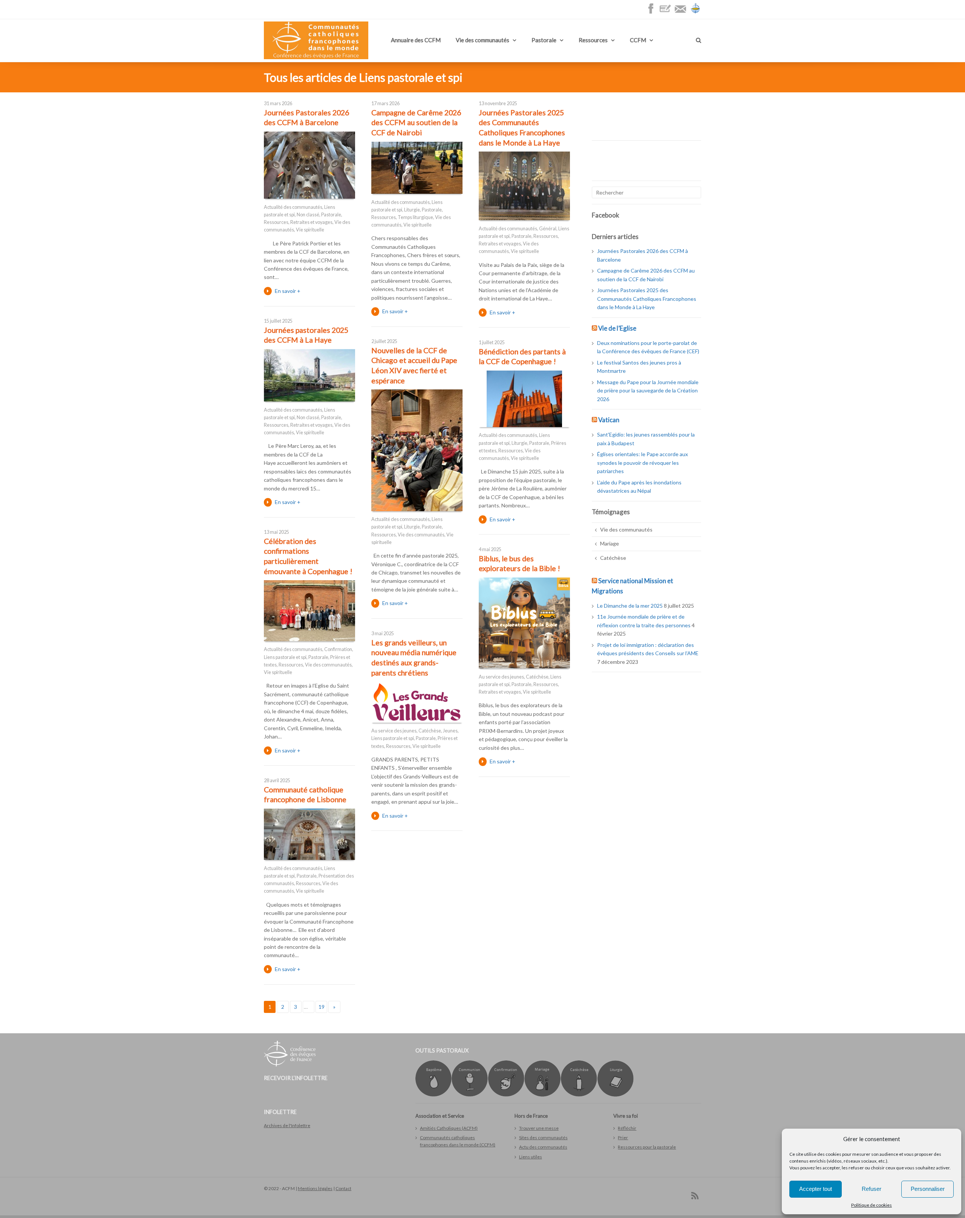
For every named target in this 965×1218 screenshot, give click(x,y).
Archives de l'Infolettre (287, 1125)
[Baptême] (433, 1095)
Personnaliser (928, 1189)
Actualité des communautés (293, 207)
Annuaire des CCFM (416, 40)
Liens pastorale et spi (285, 657)
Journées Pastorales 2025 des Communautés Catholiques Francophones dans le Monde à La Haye (646, 298)
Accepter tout (815, 1189)
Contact (343, 1188)
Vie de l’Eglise (617, 328)
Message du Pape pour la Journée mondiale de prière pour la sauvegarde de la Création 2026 (647, 390)
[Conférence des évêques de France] (695, 12)
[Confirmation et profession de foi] (506, 1095)
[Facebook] (652, 12)
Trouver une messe (539, 1128)
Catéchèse (537, 677)
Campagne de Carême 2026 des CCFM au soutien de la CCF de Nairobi (416, 122)
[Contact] (682, 12)
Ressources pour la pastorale (647, 1147)
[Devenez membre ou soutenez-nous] (667, 12)
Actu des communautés (543, 1147)
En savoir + (287, 291)
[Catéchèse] (579, 1095)
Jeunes (450, 731)
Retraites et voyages (311, 222)
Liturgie (412, 210)
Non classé (308, 215)
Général (547, 228)
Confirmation (338, 649)
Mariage (609, 543)
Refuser (871, 1189)
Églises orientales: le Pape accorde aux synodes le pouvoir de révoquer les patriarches (642, 462)
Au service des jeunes (501, 677)
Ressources (593, 40)
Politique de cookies (871, 1205)
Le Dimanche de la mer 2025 (630, 605)
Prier (623, 1137)
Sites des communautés (543, 1137)
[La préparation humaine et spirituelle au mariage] (542, 1095)
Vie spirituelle (310, 230)
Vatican (608, 420)
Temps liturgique (415, 217)
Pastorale (544, 40)
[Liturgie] (615, 1095)
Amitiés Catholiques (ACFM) (449, 1128)
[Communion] (470, 1095)
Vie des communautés (482, 40)
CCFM (638, 40)
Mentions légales (315, 1188)
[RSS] (695, 1195)
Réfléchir (627, 1128)
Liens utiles (530, 1157)
